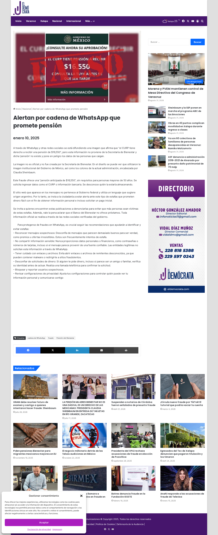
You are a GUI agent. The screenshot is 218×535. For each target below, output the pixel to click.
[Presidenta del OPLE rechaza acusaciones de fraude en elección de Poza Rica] (133, 435)
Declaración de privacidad (39, 529)
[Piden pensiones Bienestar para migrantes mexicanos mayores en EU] (35, 435)
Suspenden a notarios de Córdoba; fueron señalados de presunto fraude (133, 403)
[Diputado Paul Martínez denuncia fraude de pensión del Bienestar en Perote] (35, 478)
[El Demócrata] (21, 8)
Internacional (73, 21)
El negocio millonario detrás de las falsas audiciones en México (82, 452)
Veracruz (31, 21)
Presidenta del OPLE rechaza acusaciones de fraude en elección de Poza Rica (131, 454)
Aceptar (44, 522)
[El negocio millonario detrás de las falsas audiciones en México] (84, 435)
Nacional (57, 21)
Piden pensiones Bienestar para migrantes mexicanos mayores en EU (34, 452)
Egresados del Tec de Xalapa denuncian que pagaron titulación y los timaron (181, 454)
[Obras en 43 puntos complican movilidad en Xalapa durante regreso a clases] (157, 127)
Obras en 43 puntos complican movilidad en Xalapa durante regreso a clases (186, 126)
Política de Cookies (105, 524)
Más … (88, 21)
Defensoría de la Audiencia (130, 524)
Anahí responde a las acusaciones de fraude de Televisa (182, 495)
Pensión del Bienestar (65, 338)
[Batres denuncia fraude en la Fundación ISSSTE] (133, 478)
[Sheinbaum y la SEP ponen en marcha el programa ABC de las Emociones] (157, 112)
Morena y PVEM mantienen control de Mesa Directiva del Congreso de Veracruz (175, 93)
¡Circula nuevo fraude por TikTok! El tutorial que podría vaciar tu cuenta (181, 403)
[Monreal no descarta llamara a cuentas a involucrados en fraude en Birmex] (84, 478)
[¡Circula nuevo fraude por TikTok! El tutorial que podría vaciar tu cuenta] (182, 386)
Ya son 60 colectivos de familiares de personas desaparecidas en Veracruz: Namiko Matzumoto (184, 143)
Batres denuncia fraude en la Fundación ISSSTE (128, 495)
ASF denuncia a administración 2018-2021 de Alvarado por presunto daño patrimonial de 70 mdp (186, 162)
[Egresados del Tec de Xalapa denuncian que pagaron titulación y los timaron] (182, 435)
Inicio (18, 21)
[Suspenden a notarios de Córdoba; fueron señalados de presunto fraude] (133, 386)
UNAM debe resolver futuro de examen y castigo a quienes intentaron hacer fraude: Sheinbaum (34, 405)
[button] (81, 495)
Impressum (57, 529)
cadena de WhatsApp (36, 338)
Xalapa (44, 21)
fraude (50, 338)
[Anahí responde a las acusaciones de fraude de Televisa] (182, 478)
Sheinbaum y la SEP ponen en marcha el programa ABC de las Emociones (185, 111)
